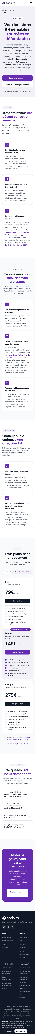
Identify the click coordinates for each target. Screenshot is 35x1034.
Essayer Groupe (17, 704)
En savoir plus (20, 1027)
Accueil (4, 10)
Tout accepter (20, 1031)
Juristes (21, 951)
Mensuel (8, 572)
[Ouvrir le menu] (31, 3)
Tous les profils (24, 937)
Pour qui (12, 10)
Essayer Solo (17, 601)
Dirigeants (22, 947)
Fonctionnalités (7, 937)
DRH (20, 940)
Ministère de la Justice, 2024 (16, 245)
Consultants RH (24, 954)
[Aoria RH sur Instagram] (8, 927)
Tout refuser (8, 1031)
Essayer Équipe (17, 652)
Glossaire (22, 997)
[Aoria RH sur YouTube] (12, 927)
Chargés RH (23, 944)
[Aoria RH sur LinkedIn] (4, 927)
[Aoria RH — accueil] (8, 3)
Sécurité (5, 947)
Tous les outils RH (7, 968)
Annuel (22, 572)
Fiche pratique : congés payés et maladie (7, 985)
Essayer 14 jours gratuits (17, 893)
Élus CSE (22, 958)
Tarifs (4, 944)
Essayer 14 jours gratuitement (17, 85)
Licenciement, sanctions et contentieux (23, 979)
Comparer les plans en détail (17, 744)
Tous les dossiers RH (25, 968)
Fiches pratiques (7, 940)
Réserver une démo (17, 78)
